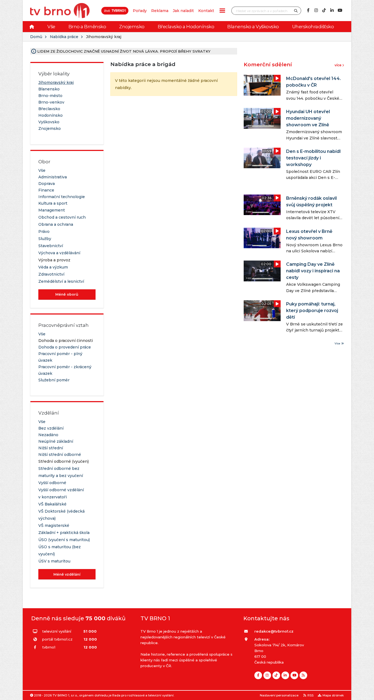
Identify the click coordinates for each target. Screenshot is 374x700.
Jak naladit (183, 10)
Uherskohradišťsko (313, 26)
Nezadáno (48, 434)
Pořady (140, 10)
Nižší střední (50, 447)
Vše (51, 26)
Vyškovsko (48, 121)
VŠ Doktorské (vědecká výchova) (61, 515)
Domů (36, 36)
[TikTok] (324, 10)
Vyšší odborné (52, 482)
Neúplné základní (55, 441)
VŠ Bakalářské (52, 504)
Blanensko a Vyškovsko (253, 26)
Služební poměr (54, 380)
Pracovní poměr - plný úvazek (60, 357)
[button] (222, 10)
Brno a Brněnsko (87, 26)
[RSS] (303, 675)
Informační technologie (61, 196)
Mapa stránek (333, 695)
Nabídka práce (64, 36)
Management (51, 210)
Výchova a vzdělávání (59, 252)
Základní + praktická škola (64, 532)
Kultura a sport (52, 203)
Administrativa (52, 177)
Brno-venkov (51, 102)
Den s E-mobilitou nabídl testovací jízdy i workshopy (313, 158)
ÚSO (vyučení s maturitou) (64, 539)
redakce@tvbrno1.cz (274, 631)
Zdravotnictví (51, 274)
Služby (44, 238)
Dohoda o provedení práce (64, 347)
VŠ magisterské (53, 525)
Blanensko (49, 89)
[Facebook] (308, 10)
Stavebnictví (50, 245)
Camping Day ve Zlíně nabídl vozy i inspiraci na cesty (313, 271)
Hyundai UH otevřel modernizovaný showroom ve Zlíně (308, 118)
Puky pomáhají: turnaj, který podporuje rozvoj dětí (312, 310)
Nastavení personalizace (279, 695)
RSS (310, 695)
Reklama (159, 10)
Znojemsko (132, 26)
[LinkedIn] (332, 10)
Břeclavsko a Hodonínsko (186, 26)
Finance (46, 190)
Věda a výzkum (53, 267)
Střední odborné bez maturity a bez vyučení (60, 472)
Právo (44, 231)
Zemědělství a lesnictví (61, 281)
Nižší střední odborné (59, 454)
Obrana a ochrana (55, 224)
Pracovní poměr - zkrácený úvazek (64, 370)
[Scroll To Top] (364, 694)
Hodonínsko (50, 115)
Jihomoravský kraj (56, 82)
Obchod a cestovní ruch (62, 217)
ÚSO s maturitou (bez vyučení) (59, 550)
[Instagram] (316, 10)
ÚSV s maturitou (54, 561)
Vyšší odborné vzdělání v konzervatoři (61, 493)
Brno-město (50, 95)
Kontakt (206, 10)
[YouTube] (340, 10)
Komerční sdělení (268, 64)
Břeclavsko (49, 108)
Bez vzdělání (51, 428)
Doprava (46, 183)
